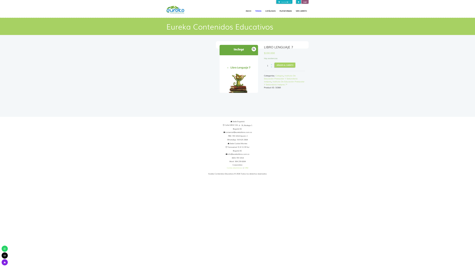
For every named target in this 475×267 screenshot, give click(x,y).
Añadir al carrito (285, 65)
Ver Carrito (301, 11)
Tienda (258, 11)
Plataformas (286, 11)
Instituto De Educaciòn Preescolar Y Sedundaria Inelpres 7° (284, 83)
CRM (246, 168)
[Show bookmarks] (298, 2)
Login (305, 2)
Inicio (248, 11)
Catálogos (270, 11)
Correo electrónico (234, 168)
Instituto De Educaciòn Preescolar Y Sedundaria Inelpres (280, 78)
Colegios (279, 75)
